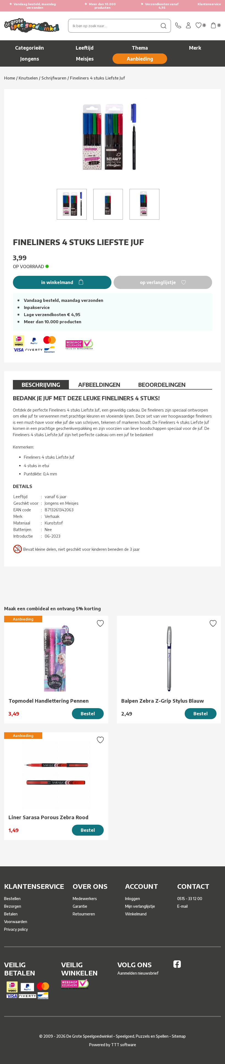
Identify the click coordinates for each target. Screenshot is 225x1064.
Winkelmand (136, 914)
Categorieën (29, 48)
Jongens (29, 59)
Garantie (80, 906)
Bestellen (12, 898)
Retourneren (84, 914)
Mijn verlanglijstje (140, 906)
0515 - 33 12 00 (189, 898)
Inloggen (132, 898)
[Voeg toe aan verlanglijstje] (100, 624)
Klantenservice (209, 4)
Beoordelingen (161, 384)
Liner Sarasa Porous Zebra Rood (48, 817)
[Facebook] (177, 966)
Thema (140, 48)
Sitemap (179, 1036)
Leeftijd (85, 48)
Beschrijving (41, 384)
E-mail (182, 906)
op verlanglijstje (158, 282)
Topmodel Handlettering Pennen (49, 700)
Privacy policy (16, 929)
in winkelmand (57, 282)
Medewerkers (85, 898)
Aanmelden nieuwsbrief (137, 973)
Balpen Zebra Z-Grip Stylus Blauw (162, 700)
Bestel (88, 713)
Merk (195, 48)
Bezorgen (12, 906)
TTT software (123, 1044)
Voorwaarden (15, 921)
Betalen (11, 914)
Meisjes (85, 59)
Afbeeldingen (99, 384)
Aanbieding (140, 59)
